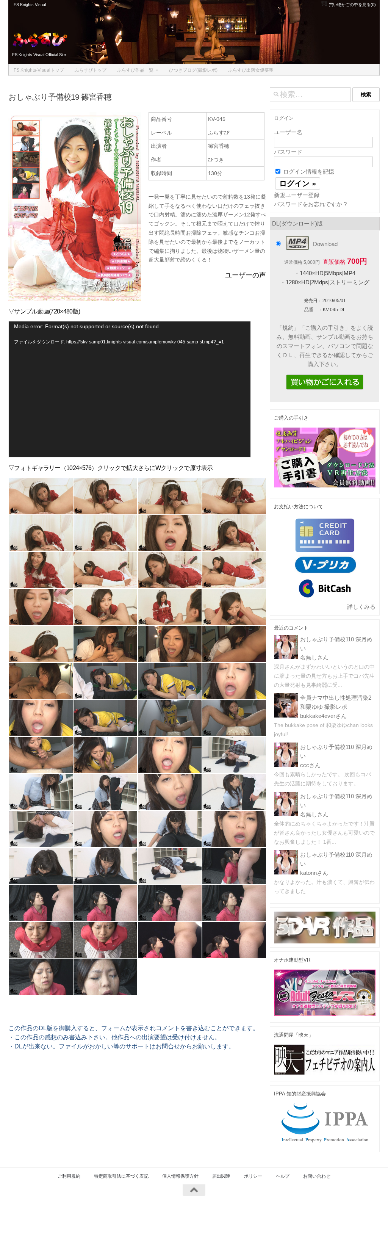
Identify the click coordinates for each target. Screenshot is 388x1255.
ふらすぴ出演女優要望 (251, 70)
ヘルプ (282, 1176)
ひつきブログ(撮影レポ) (193, 70)
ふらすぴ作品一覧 (135, 70)
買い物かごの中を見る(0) (352, 4)
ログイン (284, 118)
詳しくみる (361, 606)
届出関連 (221, 1176)
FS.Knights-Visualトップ (39, 70)
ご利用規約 (69, 1176)
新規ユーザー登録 (296, 195)
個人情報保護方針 (180, 1176)
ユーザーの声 (245, 275)
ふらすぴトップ (90, 70)
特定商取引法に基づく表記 (121, 1176)
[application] (129, 389)
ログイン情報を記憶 (308, 171)
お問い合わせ (316, 1176)
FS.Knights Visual (30, 4)
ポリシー (253, 1176)
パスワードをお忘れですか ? (310, 204)
